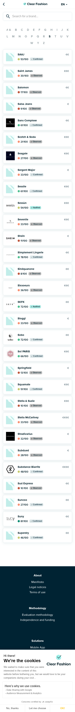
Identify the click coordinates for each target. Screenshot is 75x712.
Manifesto (37, 582)
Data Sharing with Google (19, 690)
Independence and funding (37, 620)
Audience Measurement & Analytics (24, 693)
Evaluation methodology (37, 615)
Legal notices (37, 587)
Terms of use (37, 592)
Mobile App (37, 647)
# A (8, 30)
